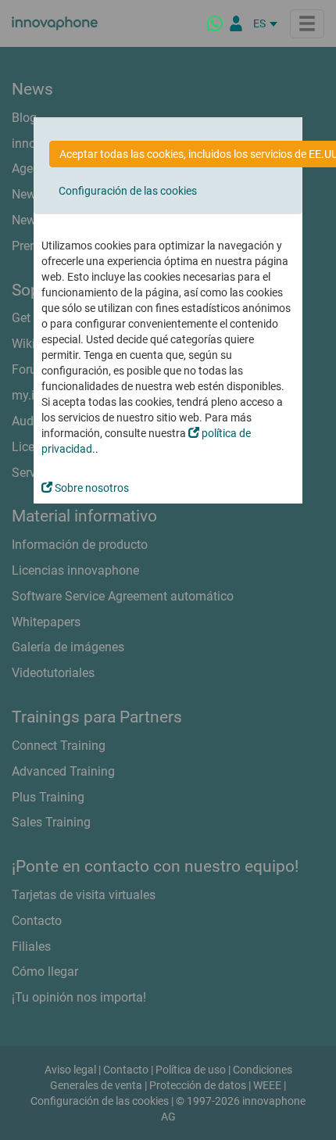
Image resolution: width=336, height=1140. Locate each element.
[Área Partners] (236, 23)
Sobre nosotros (90, 488)
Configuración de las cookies (128, 191)
